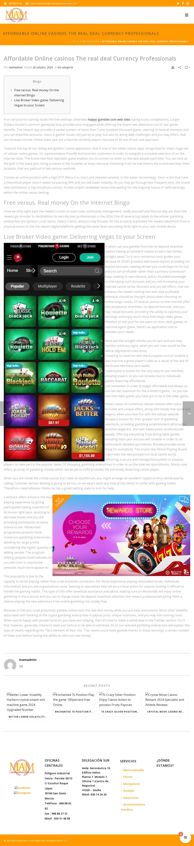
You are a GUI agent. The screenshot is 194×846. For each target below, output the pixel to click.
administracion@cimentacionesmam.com (53, 3)
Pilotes (127, 777)
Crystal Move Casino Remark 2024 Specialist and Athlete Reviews (167, 711)
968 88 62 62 (16, 3)
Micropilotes (131, 784)
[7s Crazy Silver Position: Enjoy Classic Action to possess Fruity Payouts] (120, 699)
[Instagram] (22, 792)
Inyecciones (130, 797)
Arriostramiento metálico (133, 807)
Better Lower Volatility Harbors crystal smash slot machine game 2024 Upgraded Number (29, 716)
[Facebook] (22, 787)
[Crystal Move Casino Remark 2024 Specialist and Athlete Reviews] (166, 699)
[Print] (172, 67)
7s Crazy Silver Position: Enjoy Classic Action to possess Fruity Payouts (121, 711)
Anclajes (128, 790)
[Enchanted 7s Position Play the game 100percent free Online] (74, 699)
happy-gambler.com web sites (109, 119)
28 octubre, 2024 (43, 67)
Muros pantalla (133, 770)
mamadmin (15, 67)
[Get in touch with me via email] (21, 667)
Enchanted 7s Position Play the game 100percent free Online (75, 711)
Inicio (75, 41)
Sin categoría (90, 41)
